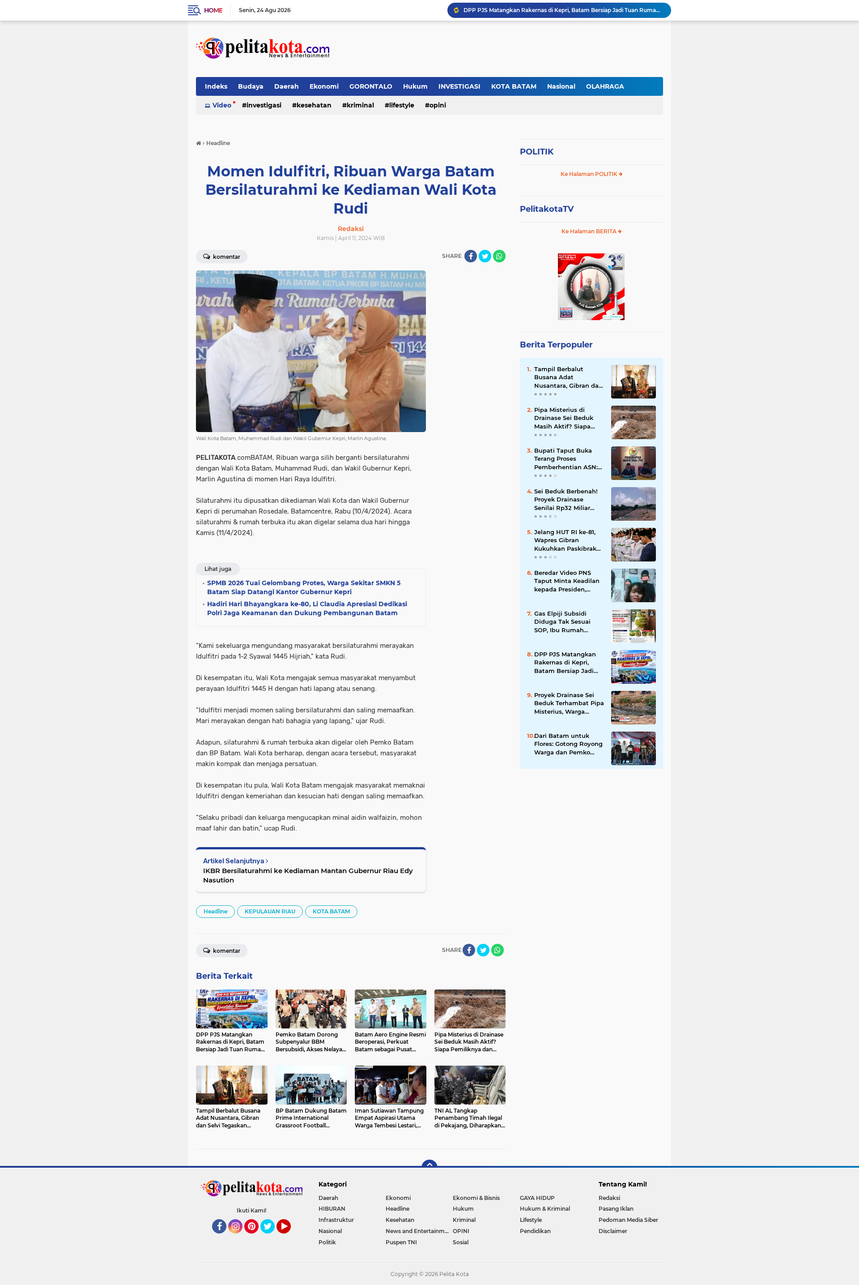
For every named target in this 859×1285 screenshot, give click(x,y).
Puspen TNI (401, 1242)
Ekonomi (324, 86)
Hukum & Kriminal (545, 1208)
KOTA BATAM (513, 86)
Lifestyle (401, 105)
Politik (327, 1242)
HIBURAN (332, 1208)
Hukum (415, 86)
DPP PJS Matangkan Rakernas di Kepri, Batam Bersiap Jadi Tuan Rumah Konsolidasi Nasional (565, 663)
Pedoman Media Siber (628, 1219)
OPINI (438, 105)
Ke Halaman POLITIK (590, 174)
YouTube (289, 1238)
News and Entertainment (419, 1231)
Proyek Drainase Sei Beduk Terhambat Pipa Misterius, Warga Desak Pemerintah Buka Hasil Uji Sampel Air (569, 703)
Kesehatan (314, 105)
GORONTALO (370, 86)
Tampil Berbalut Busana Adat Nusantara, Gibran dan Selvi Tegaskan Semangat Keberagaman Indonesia (568, 377)
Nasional (561, 86)
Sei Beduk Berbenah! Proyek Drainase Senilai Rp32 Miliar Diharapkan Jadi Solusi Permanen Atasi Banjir (569, 500)
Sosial (460, 1242)
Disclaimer (613, 1231)
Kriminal (360, 105)
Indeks (216, 86)
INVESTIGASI (459, 86)
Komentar (226, 256)
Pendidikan (535, 1231)
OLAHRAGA (605, 86)
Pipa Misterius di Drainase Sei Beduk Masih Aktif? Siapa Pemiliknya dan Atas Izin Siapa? (565, 418)
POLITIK (536, 152)
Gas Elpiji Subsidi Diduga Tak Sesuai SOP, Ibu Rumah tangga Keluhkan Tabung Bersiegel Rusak (562, 622)
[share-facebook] (470, 256)
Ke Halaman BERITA (589, 231)
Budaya (251, 86)
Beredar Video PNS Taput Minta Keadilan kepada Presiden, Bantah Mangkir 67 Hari (567, 581)
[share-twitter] (485, 256)
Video (222, 105)
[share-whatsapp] (499, 256)
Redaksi (609, 1198)
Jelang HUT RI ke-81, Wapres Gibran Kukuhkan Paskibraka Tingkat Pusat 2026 (567, 540)
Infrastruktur (336, 1219)
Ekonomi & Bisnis (476, 1198)
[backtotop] (429, 1168)
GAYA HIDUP (537, 1198)
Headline (215, 911)
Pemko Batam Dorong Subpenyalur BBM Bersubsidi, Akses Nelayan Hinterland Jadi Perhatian (563, 10)
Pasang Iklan (616, 1208)
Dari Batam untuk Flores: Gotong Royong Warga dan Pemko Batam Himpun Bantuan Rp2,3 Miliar (568, 744)
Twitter (271, 1238)
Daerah (286, 86)
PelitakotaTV (547, 209)
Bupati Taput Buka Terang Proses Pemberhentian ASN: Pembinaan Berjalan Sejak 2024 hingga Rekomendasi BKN (566, 459)
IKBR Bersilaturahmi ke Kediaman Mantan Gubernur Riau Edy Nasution (308, 875)
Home (213, 10)
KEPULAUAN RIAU (270, 911)
